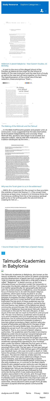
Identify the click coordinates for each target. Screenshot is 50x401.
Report (42, 397)
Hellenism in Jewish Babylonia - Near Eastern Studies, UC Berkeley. (24, 65)
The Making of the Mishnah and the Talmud (19, 126)
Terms (28, 393)
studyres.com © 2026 (10, 393)
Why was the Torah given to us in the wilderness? (21, 186)
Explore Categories (29, 4)
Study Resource (10, 4)
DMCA (46, 393)
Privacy (37, 393)
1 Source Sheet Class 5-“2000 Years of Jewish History (22, 247)
